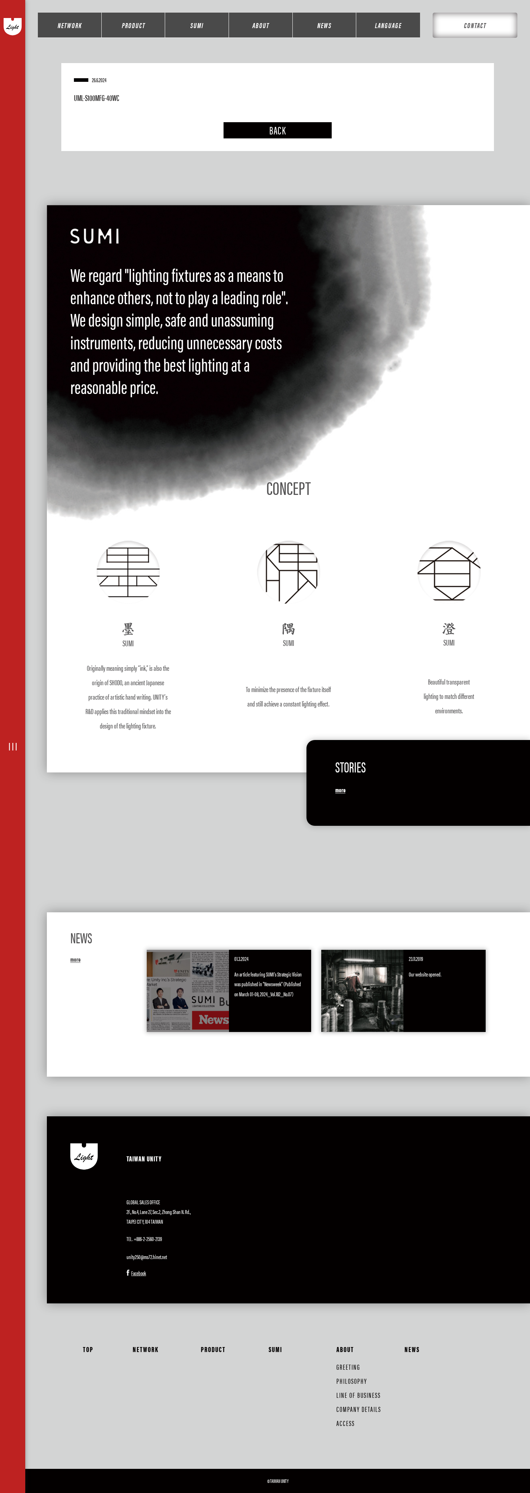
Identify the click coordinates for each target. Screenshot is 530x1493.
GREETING (348, 1366)
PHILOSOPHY (351, 1380)
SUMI (197, 25)
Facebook (138, 1273)
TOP (88, 1349)
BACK (277, 130)
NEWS (324, 25)
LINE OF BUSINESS (358, 1395)
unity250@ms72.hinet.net (147, 1257)
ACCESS (345, 1423)
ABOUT (260, 25)
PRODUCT (133, 25)
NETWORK (70, 25)
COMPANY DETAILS (358, 1409)
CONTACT (475, 25)
